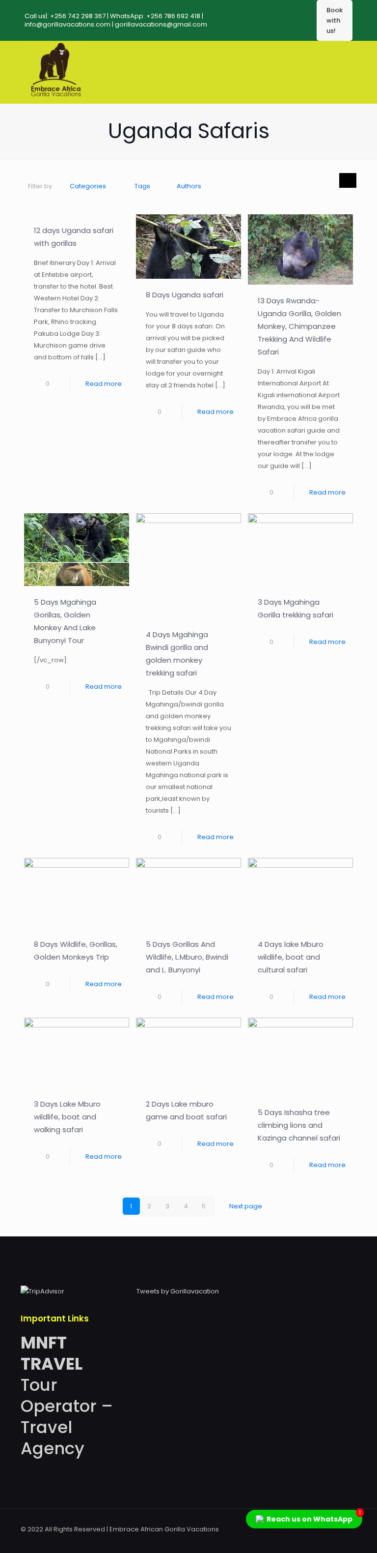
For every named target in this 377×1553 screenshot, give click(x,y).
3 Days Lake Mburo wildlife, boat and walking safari (67, 1117)
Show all (347, 180)
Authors (189, 186)
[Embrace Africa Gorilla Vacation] (56, 97)
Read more (103, 383)
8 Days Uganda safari (184, 295)
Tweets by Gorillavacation (177, 1291)
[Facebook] (281, 1529)
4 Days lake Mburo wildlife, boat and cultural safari (290, 957)
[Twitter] (294, 1529)
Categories (88, 186)
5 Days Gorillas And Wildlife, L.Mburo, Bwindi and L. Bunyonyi (187, 957)
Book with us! (334, 20)
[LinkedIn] (321, 1529)
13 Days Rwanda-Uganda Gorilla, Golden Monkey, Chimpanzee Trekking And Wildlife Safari (299, 326)
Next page (245, 1206)
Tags (142, 186)
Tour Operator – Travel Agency (67, 1395)
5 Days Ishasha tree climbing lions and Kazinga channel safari (299, 1125)
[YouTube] (307, 1529)
